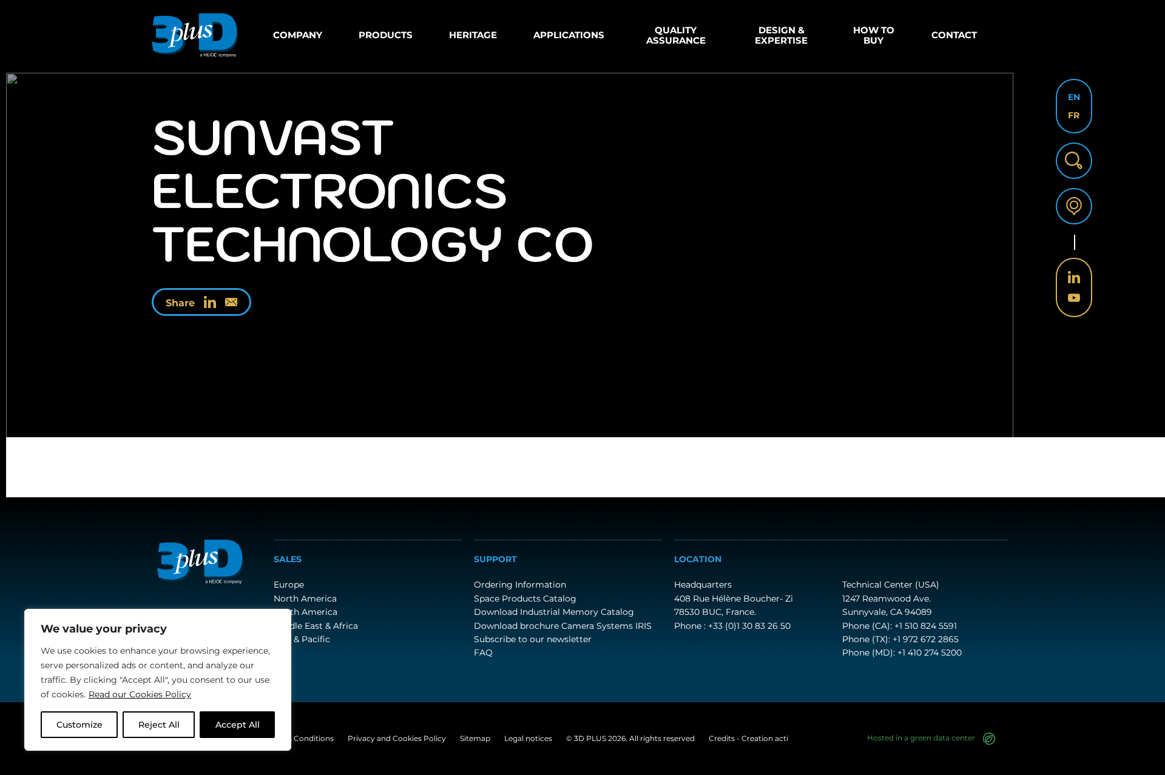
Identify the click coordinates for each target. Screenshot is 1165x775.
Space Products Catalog (525, 598)
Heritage (473, 35)
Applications (568, 35)
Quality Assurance (676, 35)
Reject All (159, 724)
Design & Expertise (781, 35)
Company (297, 35)
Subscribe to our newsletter (533, 639)
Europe (289, 584)
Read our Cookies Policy (140, 694)
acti (781, 738)
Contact (954, 35)
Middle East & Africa (316, 625)
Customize (79, 724)
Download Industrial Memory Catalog (554, 611)
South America (305, 611)
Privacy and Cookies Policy (397, 738)
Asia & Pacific (302, 639)
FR (1073, 115)
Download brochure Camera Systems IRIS (563, 625)
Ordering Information (520, 584)
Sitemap (475, 738)
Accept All (237, 724)
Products (386, 35)
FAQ (483, 652)
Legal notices (528, 738)
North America (305, 598)
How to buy (873, 35)
